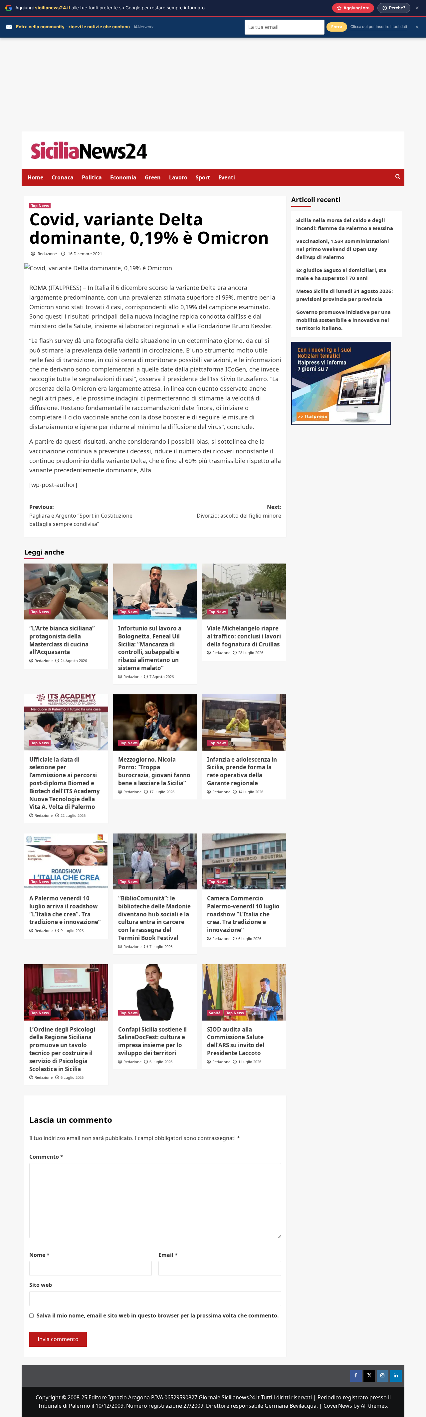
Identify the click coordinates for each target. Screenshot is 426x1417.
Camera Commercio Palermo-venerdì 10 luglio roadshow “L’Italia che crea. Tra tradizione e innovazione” (243, 914)
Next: (239, 511)
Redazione (47, 254)
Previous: (80, 515)
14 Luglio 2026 (250, 791)
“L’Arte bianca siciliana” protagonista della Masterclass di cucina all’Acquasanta (62, 640)
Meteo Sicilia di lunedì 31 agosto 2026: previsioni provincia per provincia (344, 295)
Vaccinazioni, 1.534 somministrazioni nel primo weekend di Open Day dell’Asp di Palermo (342, 249)
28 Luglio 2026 (250, 652)
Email (168, 1255)
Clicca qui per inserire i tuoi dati (378, 26)
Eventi (226, 177)
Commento (46, 1156)
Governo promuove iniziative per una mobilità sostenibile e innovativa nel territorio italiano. (343, 320)
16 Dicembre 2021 (85, 254)
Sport (203, 177)
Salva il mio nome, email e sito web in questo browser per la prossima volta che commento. (158, 1315)
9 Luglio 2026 (72, 930)
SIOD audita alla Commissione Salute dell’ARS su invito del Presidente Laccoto (235, 1041)
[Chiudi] (417, 7)
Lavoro (178, 177)
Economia (123, 177)
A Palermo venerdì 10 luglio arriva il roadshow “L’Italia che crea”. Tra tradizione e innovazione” (65, 910)
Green (153, 177)
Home (35, 177)
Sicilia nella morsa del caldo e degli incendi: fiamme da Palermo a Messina (344, 224)
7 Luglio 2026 (160, 946)
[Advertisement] (213, 84)
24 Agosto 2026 (74, 660)
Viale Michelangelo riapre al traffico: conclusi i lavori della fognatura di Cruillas (244, 636)
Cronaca (63, 177)
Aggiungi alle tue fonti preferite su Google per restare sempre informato (110, 7)
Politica (92, 177)
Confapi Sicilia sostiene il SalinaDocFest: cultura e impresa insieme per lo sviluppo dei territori (152, 1041)
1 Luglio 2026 (249, 1061)
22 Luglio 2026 (73, 815)
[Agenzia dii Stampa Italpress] (341, 382)
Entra (336, 27)
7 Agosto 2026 (161, 676)
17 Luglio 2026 (161, 791)
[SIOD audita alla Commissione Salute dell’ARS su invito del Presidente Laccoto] (244, 992)
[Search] (398, 177)
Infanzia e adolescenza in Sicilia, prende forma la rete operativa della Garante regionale (242, 771)
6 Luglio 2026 (249, 938)
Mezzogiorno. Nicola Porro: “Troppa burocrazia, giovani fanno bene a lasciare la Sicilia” (154, 771)
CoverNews (337, 1405)
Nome (39, 1255)
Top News (40, 205)
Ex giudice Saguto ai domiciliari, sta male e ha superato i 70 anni (341, 274)
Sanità (215, 1012)
